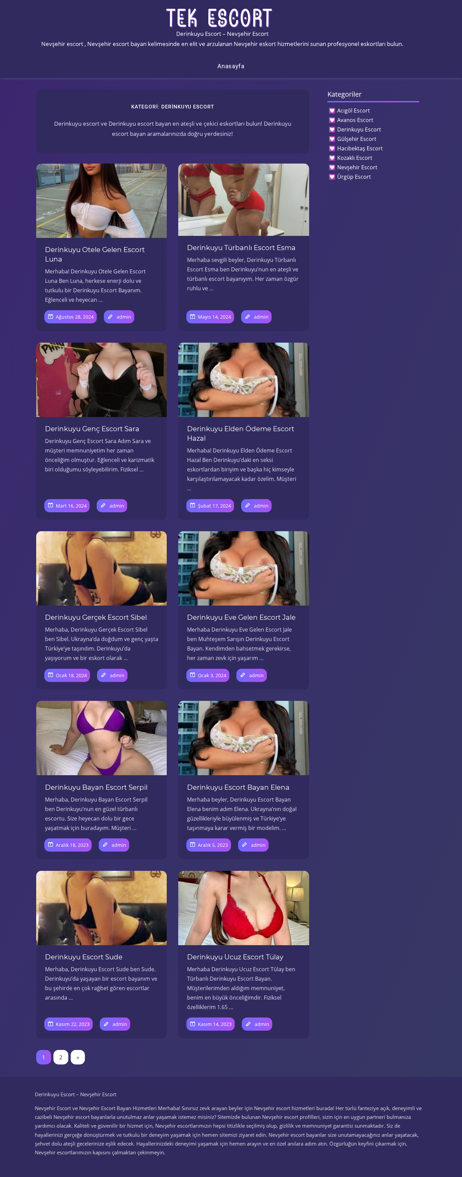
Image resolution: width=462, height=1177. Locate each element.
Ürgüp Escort (354, 176)
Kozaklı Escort (354, 158)
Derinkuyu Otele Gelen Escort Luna (95, 254)
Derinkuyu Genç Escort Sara (92, 429)
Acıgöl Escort (353, 110)
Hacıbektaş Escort (360, 148)
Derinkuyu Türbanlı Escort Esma (241, 248)
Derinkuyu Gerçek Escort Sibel (96, 617)
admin (124, 317)
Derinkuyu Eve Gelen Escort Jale (241, 617)
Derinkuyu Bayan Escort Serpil (96, 787)
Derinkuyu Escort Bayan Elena (238, 787)
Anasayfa (231, 66)
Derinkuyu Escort (359, 129)
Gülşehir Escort (356, 139)
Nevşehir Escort (357, 167)
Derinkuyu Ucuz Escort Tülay (235, 957)
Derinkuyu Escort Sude (83, 957)
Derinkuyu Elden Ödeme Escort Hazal (240, 433)
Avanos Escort (355, 120)
